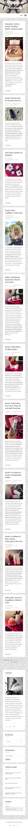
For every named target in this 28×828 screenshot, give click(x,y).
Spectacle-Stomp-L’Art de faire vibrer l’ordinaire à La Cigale (13, 793)
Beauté (16, 33)
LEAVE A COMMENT (14, 105)
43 (11, 662)
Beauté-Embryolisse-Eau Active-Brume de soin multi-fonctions (13, 405)
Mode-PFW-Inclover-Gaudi (11, 783)
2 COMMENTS (7, 34)
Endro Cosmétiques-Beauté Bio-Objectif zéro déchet (13, 279)
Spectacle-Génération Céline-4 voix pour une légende (13, 788)
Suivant (16, 662)
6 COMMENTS (12, 286)
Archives (7, 806)
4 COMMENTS (7, 161)
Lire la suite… (8, 90)
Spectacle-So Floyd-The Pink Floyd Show (13, 778)
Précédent (6, 660)
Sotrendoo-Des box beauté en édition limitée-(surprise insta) (13, 26)
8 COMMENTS (7, 218)
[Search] (21, 741)
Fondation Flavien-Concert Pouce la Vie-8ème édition (13, 773)
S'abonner (8, 759)
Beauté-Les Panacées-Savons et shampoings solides (13, 474)
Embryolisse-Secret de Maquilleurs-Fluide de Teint (13, 600)
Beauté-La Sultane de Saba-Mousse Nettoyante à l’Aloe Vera (13, 538)
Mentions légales (18, 822)
